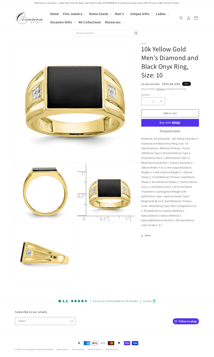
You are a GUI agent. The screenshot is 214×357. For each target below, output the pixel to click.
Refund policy (63, 349)
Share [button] (148, 235)
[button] (74, 14)
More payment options (170, 130)
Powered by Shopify (45, 349)
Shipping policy (112, 349)
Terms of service (95, 349)
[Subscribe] (71, 321)
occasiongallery (29, 349)
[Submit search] (136, 33)
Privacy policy (78, 349)
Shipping (160, 89)
